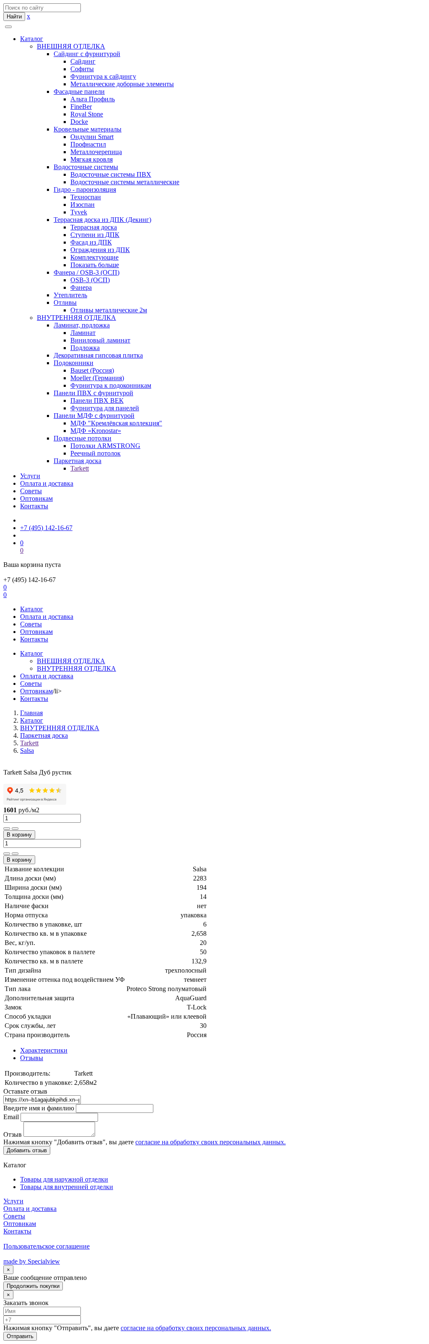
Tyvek (78, 212)
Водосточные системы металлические (124, 181)
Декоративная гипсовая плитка (98, 355)
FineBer (81, 106)
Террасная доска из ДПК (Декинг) (102, 219)
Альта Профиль (92, 99)
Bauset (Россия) (92, 370)
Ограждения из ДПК (100, 249)
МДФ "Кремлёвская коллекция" (116, 423)
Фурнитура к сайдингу (103, 76)
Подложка (85, 347)
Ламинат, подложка (82, 325)
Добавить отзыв (27, 1150)
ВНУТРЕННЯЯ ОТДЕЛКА (76, 317)
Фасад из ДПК (91, 242)
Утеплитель (70, 295)
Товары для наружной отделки (64, 1179)
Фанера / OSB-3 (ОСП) (86, 272)
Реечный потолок (95, 453)
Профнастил (88, 144)
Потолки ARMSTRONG (105, 445)
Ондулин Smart (92, 136)
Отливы (65, 302)
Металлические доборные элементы (122, 84)
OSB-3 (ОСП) (90, 279)
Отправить (20, 1336)
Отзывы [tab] (31, 1057)
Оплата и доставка (46, 483)
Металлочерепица (96, 151)
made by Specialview (31, 1261)
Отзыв (12, 1134)
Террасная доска (93, 227)
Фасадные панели (79, 91)
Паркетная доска (77, 460)
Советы (31, 490)
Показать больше (94, 264)
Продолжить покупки (33, 1286)
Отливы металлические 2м (108, 310)
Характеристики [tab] (43, 1050)
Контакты (34, 506)
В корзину (19, 835)
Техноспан (85, 197)
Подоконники (73, 362)
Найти (14, 16)
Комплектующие (94, 257)
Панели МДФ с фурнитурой (94, 415)
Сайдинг (83, 61)
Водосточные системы (86, 166)
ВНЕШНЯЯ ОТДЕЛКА (71, 46)
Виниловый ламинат (100, 340)
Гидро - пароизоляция (85, 189)
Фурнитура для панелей (104, 408)
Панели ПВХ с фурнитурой (93, 393)
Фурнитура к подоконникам (110, 385)
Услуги (30, 475)
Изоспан (82, 204)
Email (11, 1116)
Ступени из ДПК (94, 234)
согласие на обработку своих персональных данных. (210, 1142)
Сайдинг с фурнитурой (87, 53)
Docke (79, 121)
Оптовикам (36, 498)
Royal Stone (86, 114)
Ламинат (83, 332)
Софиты (82, 68)
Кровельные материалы (87, 129)
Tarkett (79, 468)
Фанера (81, 287)
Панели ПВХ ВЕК (97, 400)
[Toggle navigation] (8, 27)
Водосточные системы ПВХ (110, 174)
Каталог (31, 38)
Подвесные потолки (82, 438)
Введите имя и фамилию (38, 1108)
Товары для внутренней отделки (66, 1186)
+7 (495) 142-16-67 (46, 527)
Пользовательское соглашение (46, 1246)
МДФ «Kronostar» (95, 430)
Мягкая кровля (91, 159)
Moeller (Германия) (97, 377)
